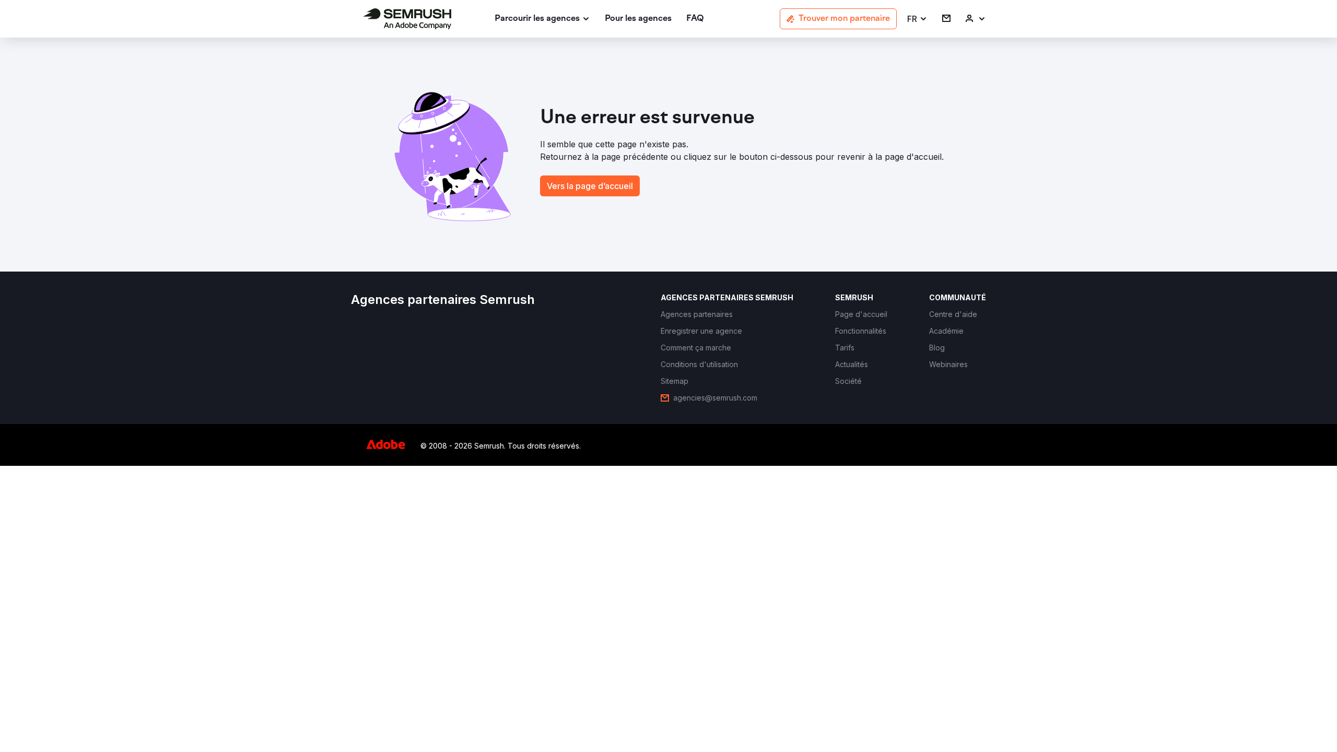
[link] (638, 19)
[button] (917, 19)
